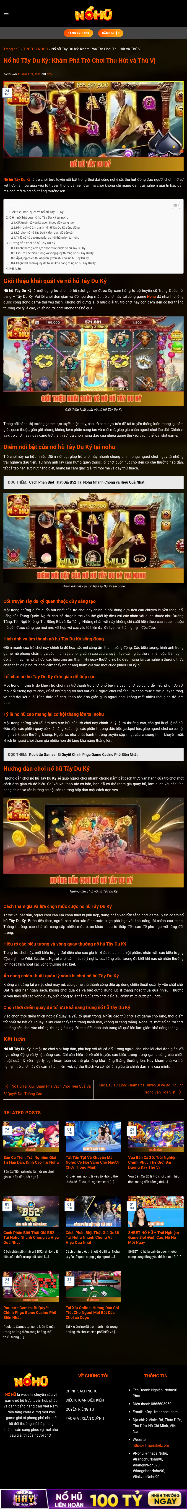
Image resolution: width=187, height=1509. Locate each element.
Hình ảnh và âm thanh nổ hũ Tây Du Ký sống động (48, 227)
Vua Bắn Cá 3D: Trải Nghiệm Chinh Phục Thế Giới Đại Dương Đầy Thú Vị (153, 1162)
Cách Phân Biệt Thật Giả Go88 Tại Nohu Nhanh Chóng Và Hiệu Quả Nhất (92, 1238)
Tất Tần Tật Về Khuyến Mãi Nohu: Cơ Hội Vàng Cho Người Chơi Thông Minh (92, 1162)
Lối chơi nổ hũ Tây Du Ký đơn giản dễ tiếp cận (45, 232)
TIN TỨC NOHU (35, 49)
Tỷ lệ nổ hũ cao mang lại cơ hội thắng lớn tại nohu (47, 237)
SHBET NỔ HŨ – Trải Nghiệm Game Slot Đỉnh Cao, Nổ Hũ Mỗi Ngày (153, 1238)
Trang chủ (11, 49)
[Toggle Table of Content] (174, 205)
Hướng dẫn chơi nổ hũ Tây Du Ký (32, 243)
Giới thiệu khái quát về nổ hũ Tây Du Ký (36, 212)
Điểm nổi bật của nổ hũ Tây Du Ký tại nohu (38, 217)
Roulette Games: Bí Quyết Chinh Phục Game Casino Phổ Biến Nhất (29, 1313)
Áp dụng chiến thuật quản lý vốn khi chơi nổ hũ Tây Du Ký (52, 258)
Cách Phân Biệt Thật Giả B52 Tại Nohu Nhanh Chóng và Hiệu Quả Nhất (31, 1238)
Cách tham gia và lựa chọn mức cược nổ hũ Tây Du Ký (50, 248)
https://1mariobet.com (151, 1445)
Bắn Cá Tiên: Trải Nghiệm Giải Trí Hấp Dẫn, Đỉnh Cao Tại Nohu (31, 1160)
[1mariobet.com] (93, 13)
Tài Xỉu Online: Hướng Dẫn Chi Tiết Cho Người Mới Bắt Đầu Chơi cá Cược (92, 1313)
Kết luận (15, 268)
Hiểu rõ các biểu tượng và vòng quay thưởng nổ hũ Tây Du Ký (55, 253)
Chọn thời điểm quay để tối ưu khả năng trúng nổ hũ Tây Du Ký (56, 263)
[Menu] (6, 13)
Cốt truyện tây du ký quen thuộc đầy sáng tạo (45, 222)
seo (49, 74)
